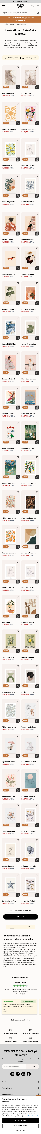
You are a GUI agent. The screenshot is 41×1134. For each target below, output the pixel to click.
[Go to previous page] (8, 927)
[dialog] (20, 1115)
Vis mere (20, 917)
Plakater (12, 24)
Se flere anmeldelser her (20, 1020)
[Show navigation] (3, 6)
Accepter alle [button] (20, 1120)
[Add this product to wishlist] (18, 67)
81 (29, 927)
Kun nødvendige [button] (20, 1126)
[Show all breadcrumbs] (4, 24)
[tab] (32, 6)
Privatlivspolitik (33, 1116)
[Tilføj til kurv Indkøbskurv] (18, 87)
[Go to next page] (33, 927)
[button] (20, 1130)
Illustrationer (21, 24)
